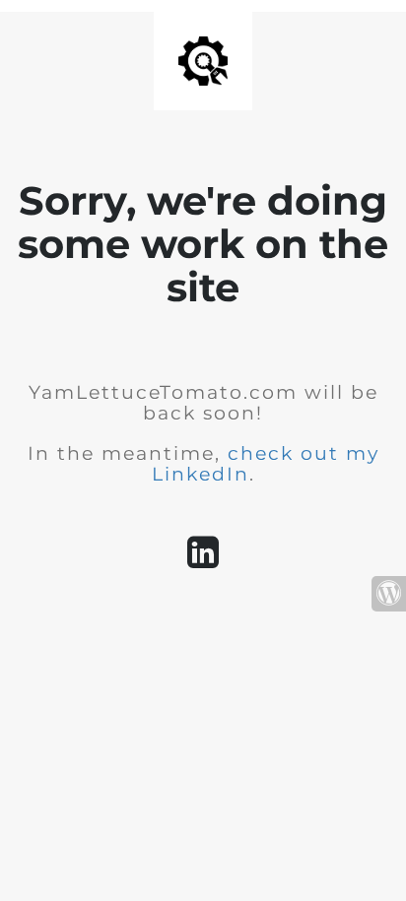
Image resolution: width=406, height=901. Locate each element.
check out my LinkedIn (265, 463)
